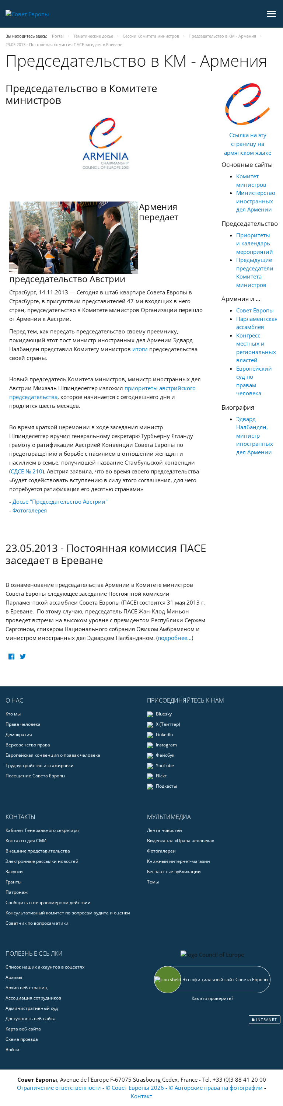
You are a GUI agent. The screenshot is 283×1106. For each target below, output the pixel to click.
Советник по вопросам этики (37, 923)
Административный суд (32, 1008)
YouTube (164, 765)
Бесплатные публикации (174, 871)
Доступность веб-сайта (31, 1018)
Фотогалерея (30, 510)
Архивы (14, 977)
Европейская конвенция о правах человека (53, 755)
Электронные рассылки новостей (42, 861)
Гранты (13, 882)
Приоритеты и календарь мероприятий (254, 243)
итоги (140, 349)
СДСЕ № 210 (26, 471)
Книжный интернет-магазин (178, 861)
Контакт (141, 1096)
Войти (12, 1049)
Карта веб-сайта (23, 1029)
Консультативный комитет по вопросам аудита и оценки (68, 913)
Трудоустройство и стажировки (40, 765)
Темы (153, 882)
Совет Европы (255, 310)
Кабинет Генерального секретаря (42, 830)
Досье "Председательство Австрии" (60, 501)
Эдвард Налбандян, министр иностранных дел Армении (254, 435)
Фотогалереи (161, 851)
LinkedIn (164, 734)
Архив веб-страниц (27, 987)
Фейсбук (164, 755)
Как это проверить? (212, 998)
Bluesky (163, 714)
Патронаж (17, 892)
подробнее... (175, 637)
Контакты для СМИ (26, 840)
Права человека (23, 724)
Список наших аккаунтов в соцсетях (45, 967)
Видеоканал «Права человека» (180, 840)
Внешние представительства (38, 851)
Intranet (266, 1019)
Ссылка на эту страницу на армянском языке (247, 143)
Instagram (166, 745)
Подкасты (166, 786)
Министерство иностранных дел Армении (255, 201)
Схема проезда (22, 1039)
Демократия (19, 734)
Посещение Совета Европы (35, 776)
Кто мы (13, 714)
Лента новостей (164, 830)
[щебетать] (22, 656)
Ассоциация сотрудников (33, 998)
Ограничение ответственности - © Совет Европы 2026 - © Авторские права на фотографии (140, 1087)
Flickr (161, 776)
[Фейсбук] (11, 656)
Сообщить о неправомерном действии (48, 902)
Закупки (14, 871)
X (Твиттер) (167, 724)
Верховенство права (28, 745)
